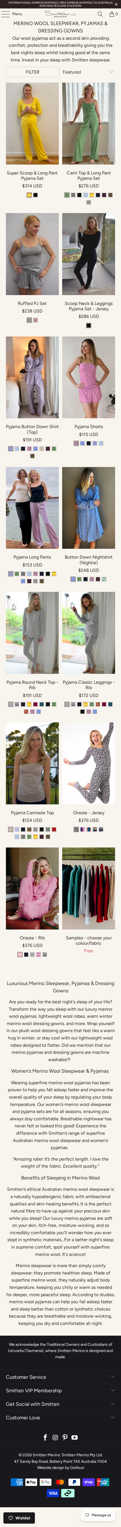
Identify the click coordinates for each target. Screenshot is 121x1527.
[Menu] (3, 14)
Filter (32, 72)
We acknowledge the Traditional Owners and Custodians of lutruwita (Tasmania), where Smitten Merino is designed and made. (60, 1351)
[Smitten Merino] (60, 14)
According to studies (92, 1294)
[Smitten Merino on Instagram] (55, 1438)
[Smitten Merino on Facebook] (45, 1438)
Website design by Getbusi (60, 1467)
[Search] (100, 14)
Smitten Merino (46, 1455)
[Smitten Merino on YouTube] (75, 1438)
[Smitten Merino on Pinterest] (65, 1438)
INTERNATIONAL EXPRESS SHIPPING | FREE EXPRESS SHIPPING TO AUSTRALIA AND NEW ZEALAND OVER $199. (60, 4)
